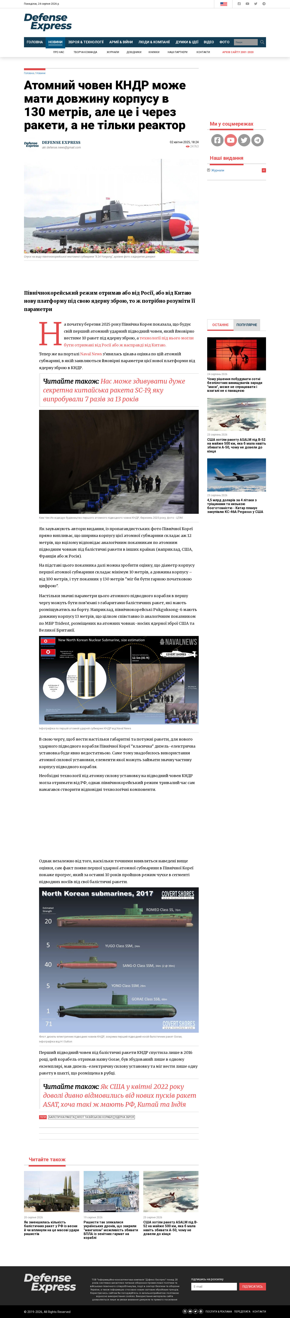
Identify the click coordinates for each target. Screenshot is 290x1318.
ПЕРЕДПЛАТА (242, 1311)
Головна (29, 73)
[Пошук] (262, 42)
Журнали (113, 52)
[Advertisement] (180, 22)
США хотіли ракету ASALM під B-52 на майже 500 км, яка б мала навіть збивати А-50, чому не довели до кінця (170, 1228)
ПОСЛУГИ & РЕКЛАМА (219, 1311)
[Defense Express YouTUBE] (247, 5)
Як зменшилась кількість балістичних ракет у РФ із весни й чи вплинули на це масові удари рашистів (51, 1228)
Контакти (203, 52)
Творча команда (85, 52)
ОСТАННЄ (220, 325)
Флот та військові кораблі (95, 1117)
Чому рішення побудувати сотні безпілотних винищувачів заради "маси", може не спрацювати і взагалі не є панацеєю (234, 385)
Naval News (91, 354)
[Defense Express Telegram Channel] (264, 5)
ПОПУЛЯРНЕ (247, 325)
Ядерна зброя (124, 1117)
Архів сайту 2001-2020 (237, 52)
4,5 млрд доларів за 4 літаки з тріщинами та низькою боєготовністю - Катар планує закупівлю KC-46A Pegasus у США (235, 506)
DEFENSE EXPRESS (61, 142)
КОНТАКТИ (259, 1311)
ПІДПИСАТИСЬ (252, 1286)
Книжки (154, 52)
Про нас (58, 52)
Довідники (134, 52)
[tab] (220, 325)
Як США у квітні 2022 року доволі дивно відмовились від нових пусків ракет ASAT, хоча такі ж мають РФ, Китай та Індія (119, 1095)
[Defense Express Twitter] (256, 5)
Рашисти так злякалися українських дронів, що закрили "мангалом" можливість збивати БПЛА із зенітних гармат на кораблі (111, 1230)
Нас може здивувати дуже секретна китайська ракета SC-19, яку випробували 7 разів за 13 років (114, 390)
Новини (40, 73)
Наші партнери (177, 52)
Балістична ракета (62, 1117)
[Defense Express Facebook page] (239, 5)
